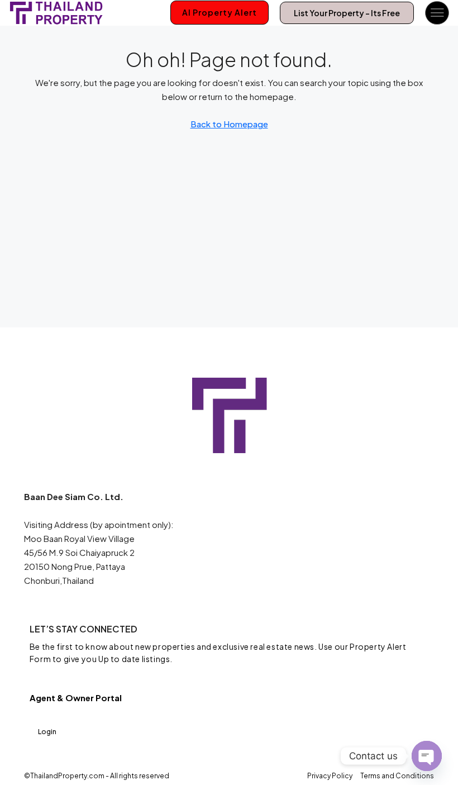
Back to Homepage (229, 123)
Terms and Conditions (397, 776)
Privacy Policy (329, 776)
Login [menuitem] (47, 731)
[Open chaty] (427, 756)
